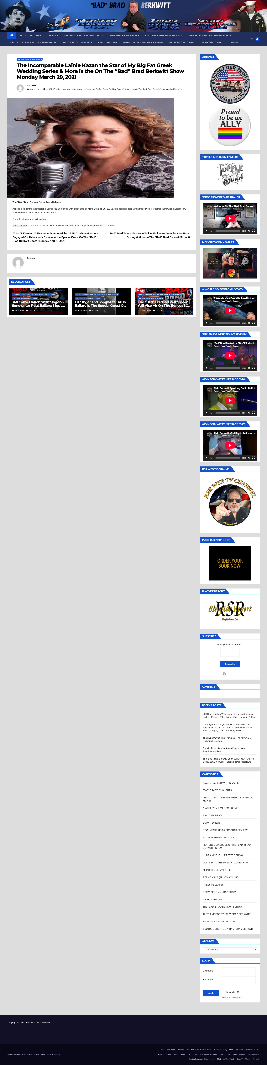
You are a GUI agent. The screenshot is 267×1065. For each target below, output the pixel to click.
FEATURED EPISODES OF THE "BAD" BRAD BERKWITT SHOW (34, 294)
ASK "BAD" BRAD (212, 815)
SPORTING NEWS (212, 899)
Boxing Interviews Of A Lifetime (143, 42)
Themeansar (55, 1054)
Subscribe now (20, 225)
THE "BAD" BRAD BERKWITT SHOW (30, 59)
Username (208, 971)
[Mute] (249, 230)
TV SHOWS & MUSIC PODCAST (220, 921)
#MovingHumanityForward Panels (209, 35)
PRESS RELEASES (213, 885)
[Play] (206, 230)
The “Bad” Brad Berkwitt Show (84, 35)
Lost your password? (232, 997)
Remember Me (233, 992)
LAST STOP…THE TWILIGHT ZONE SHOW (33, 42)
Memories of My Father (124, 35)
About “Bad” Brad (31, 35)
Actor (33, 85)
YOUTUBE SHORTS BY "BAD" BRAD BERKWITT (229, 929)
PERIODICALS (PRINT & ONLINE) (221, 877)
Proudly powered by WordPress (20, 1054)
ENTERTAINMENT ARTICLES (218, 837)
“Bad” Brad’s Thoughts (77, 42)
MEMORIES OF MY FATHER (218, 870)
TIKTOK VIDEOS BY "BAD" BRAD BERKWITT (227, 914)
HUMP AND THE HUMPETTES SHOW (223, 855)
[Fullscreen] (253, 230)
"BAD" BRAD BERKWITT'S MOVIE (221, 783)
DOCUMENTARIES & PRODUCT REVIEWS (225, 830)
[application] (230, 218)
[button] (252, 39)
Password (208, 979)
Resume (53, 35)
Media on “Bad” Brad (182, 42)
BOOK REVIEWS (212, 823)
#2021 (49, 89)
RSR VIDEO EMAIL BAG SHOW (219, 892)
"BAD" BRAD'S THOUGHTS (217, 790)
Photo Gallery (107, 42)
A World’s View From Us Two (163, 35)
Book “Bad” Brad (212, 42)
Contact (235, 42)
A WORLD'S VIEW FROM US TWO (221, 808)
